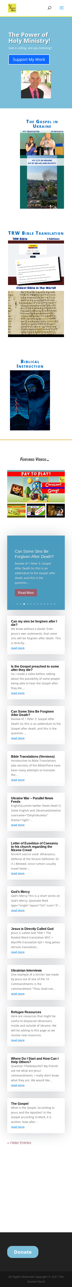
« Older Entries (19, 1143)
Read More (26, 592)
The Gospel (19, 1103)
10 (48, 604)
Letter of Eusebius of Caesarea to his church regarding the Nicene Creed (34, 847)
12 (54, 604)
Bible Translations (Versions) (33, 756)
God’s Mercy (20, 891)
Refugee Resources (26, 1012)
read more (18, 648)
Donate (23, 1252)
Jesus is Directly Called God (32, 929)
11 (51, 604)
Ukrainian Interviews (26, 970)
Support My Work (29, 59)
